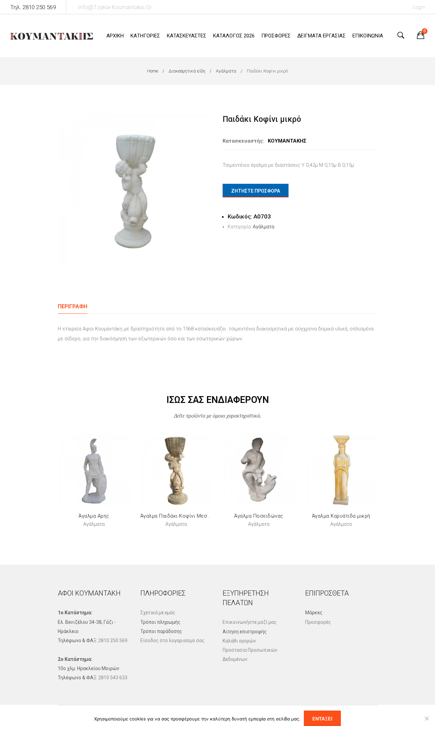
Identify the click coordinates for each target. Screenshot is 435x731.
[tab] (72, 306)
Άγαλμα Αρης (94, 516)
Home (152, 71)
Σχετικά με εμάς (157, 612)
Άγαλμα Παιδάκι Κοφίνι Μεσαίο (177, 516)
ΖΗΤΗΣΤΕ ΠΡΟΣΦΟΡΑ (255, 191)
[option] (135, 189)
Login (419, 7)
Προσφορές (318, 622)
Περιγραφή (72, 306)
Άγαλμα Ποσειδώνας (258, 516)
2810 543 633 (112, 677)
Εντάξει (322, 718)
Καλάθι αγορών (239, 641)
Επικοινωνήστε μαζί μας (250, 622)
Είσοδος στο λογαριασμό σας (172, 640)
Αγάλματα (226, 71)
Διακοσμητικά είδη (187, 71)
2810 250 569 (112, 640)
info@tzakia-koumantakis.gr (115, 7)
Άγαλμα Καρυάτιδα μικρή (341, 516)
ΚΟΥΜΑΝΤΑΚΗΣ (287, 141)
